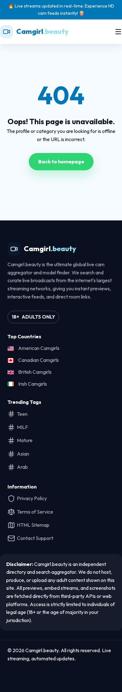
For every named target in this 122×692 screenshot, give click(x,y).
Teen (22, 414)
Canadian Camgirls (38, 360)
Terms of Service (35, 512)
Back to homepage (61, 161)
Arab (22, 467)
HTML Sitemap (33, 525)
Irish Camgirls (32, 384)
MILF (22, 427)
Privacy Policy (32, 498)
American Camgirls (38, 348)
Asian (23, 454)
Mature (25, 440)
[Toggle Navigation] (118, 31)
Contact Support (35, 538)
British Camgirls (35, 372)
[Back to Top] (61, 675)
